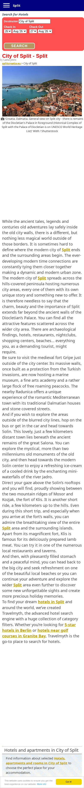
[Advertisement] (42, 175)
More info (41, 784)
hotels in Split (51, 601)
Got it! (69, 781)
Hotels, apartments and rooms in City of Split (36, 760)
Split (16, 5)
